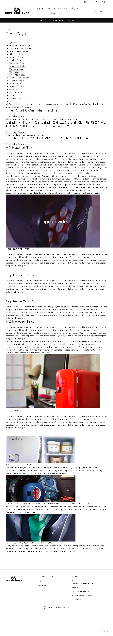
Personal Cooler (16, 87)
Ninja (11, 95)
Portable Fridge (16, 81)
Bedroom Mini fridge (18, 51)
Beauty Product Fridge (19, 45)
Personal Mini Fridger (19, 78)
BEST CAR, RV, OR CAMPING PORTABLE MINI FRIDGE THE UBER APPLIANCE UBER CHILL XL (49, 504)
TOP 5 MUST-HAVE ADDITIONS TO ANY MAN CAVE (29, 543)
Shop (38, 8)
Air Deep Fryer (16, 92)
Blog (73, 8)
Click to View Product (16, 116)
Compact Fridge (16, 57)
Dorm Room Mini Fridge (20, 48)
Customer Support (56, 8)
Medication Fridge (17, 63)
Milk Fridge (14, 72)
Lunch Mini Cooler (17, 66)
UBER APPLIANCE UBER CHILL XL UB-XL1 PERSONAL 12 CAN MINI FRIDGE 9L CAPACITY (56, 124)
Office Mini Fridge (17, 75)
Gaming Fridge (16, 60)
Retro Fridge (15, 84)
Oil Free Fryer (15, 98)
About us (42, 585)
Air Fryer (13, 90)
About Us (56, 13)
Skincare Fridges (16, 54)
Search (41, 581)
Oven (11, 101)
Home (8, 29)
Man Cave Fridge (16, 69)
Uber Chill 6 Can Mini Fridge (32, 110)
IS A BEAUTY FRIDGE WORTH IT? (21, 465)
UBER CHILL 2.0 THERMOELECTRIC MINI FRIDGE (52, 138)
